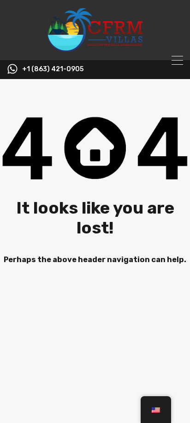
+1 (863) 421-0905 (52, 69)
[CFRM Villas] (95, 49)
